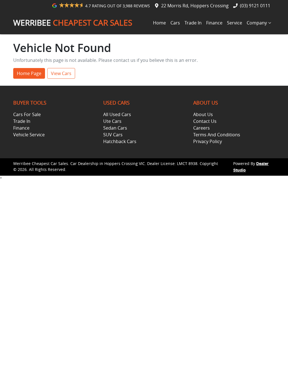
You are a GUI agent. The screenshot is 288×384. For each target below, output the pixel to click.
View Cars (61, 73)
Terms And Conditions (216, 135)
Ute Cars (112, 121)
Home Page (29, 73)
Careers (201, 128)
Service (234, 23)
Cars (175, 23)
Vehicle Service (29, 135)
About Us (203, 114)
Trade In (193, 23)
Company (257, 23)
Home (159, 23)
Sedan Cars (115, 128)
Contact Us (205, 121)
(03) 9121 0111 (255, 6)
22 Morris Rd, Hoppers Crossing (195, 6)
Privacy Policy (207, 141)
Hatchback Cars (119, 141)
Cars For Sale (27, 114)
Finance (214, 23)
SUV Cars (113, 135)
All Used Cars (117, 114)
